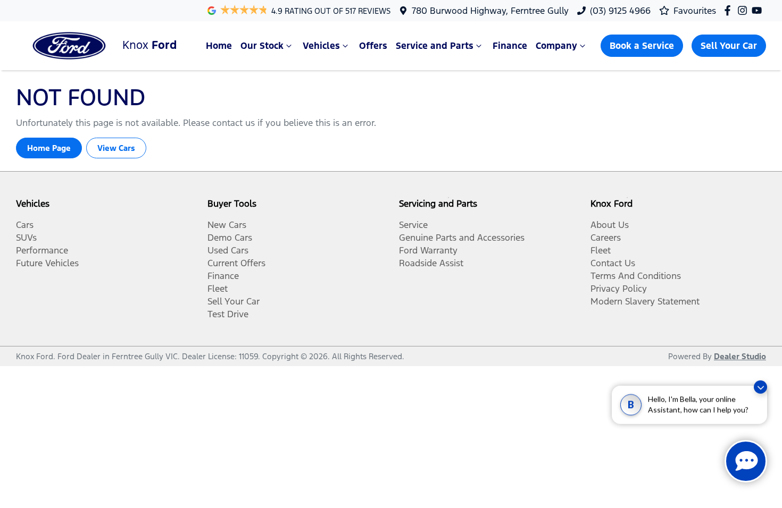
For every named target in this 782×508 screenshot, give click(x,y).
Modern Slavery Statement (645, 301)
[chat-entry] (746, 461)
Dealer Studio (740, 356)
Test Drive (227, 314)
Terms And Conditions (635, 276)
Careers (605, 237)
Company (556, 46)
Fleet (217, 288)
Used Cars (227, 250)
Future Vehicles (47, 263)
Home (219, 46)
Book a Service (642, 46)
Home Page (49, 148)
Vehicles (321, 46)
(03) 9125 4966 (620, 10)
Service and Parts (434, 46)
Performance (42, 250)
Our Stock (262, 46)
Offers (373, 46)
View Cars (116, 148)
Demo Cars (229, 237)
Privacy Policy (618, 288)
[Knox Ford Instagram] (744, 10)
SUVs (26, 237)
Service (413, 225)
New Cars (226, 225)
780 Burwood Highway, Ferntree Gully (490, 10)
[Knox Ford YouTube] (759, 10)
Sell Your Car (729, 46)
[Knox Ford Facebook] (729, 10)
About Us (609, 225)
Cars (25, 225)
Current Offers (236, 263)
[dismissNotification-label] (760, 393)
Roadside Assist (431, 263)
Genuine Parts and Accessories (462, 237)
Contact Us (612, 263)
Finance (510, 46)
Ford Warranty (428, 250)
